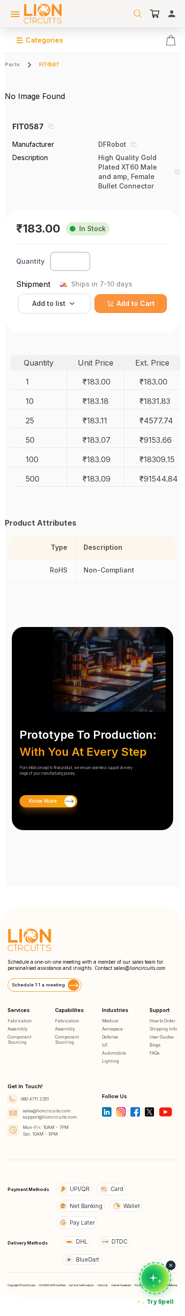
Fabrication (20, 1020)
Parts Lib (103, 1285)
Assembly (18, 1028)
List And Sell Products (81, 1285)
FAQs (154, 1053)
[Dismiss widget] (171, 1265)
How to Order (162, 1020)
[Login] (171, 13)
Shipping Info (163, 1028)
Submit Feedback (121, 1285)
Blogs (154, 1044)
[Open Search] (137, 13)
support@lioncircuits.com (50, 1116)
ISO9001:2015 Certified (52, 1285)
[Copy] (50, 126)
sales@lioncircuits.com (139, 968)
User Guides (161, 1036)
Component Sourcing (19, 1039)
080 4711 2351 (35, 1098)
